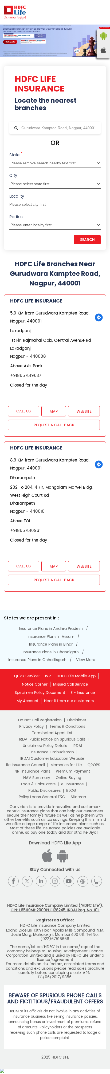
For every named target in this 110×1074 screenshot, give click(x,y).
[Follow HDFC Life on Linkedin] (41, 881)
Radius (16, 217)
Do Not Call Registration (40, 720)
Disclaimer (76, 720)
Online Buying (68, 778)
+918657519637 (25, 375)
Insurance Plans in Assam (51, 637)
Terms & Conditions (67, 727)
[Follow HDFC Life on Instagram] (55, 881)
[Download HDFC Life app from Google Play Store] (48, 861)
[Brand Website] (82, 881)
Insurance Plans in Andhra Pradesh (51, 629)
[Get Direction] (99, 317)
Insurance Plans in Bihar (51, 644)
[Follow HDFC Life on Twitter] (27, 881)
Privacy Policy (31, 727)
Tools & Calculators (38, 784)
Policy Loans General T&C (42, 797)
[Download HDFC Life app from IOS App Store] (61, 861)
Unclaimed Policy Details (45, 746)
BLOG (71, 791)
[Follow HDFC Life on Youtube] (68, 881)
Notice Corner (35, 684)
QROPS (94, 765)
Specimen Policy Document (40, 693)
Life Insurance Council (25, 765)
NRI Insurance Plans (32, 771)
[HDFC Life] (15, 12)
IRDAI (77, 746)
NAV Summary (36, 778)
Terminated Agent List (52, 733)
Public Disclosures (44, 791)
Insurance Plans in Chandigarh (51, 652)
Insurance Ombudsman (52, 752)
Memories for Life (66, 765)
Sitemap (78, 797)
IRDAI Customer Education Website (52, 759)
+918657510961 (25, 530)
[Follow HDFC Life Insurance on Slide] (96, 881)
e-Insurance (72, 784)
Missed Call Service (70, 684)
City (13, 175)
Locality (16, 196)
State (15, 154)
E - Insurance (83, 693)
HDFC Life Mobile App (76, 676)
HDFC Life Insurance (36, 300)
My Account (27, 701)
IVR (48, 676)
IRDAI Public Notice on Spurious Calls (52, 739)
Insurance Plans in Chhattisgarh (37, 660)
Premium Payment (73, 771)
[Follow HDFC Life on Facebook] (13, 881)
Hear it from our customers (69, 701)
